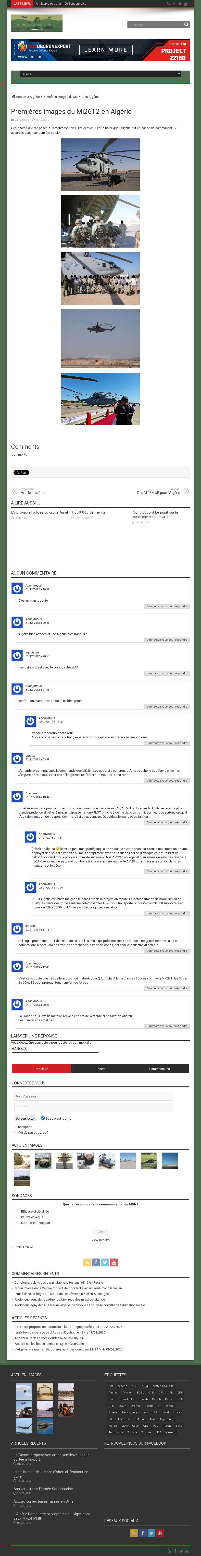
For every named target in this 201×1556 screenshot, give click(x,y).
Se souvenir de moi (58, 1118)
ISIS (154, 1412)
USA (158, 1432)
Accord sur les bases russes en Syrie (61, 3)
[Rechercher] (186, 24)
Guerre (113, 1412)
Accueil (21, 97)
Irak (145, 1412)
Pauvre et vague (32, 1217)
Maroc (113, 1425)
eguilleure (32, 652)
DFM (111, 1406)
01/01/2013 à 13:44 (37, 797)
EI (159, 1406)
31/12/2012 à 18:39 (37, 589)
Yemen (170, 1432)
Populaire (41, 1069)
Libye (176, 1412)
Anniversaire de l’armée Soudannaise (41, 1338)
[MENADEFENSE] (37, 28)
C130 (151, 1392)
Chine (112, 1399)
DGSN (122, 1406)
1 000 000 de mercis (88, 512)
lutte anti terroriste (120, 1419)
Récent (100, 1069)
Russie (167, 1425)
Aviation (128, 1392)
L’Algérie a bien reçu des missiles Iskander (76, 1299)
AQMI (145, 1386)
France (169, 1406)
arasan (30, 755)
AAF (111, 1386)
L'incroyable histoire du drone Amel (39, 512)
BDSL (140, 1392)
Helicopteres (130, 1412)
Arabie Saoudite (163, 1386)
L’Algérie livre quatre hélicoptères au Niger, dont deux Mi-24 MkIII (60, 1349)
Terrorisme (116, 1432)
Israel (165, 1412)
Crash (144, 1399)
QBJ (146, 1425)
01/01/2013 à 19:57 (51, 837)
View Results (100, 1240)
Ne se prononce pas (35, 1223)
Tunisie (132, 1432)
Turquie (146, 1432)
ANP (134, 1386)
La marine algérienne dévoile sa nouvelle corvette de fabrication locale (95, 1305)
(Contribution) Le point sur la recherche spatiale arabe (155, 514)
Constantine (128, 1399)
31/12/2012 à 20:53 (37, 656)
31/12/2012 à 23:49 (37, 759)
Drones (135, 1406)
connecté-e (42, 1042)
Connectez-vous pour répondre (167, 606)
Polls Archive (24, 1247)
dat (180, 1399)
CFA (161, 1392)
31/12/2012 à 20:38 (37, 622)
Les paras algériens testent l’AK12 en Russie (72, 1282)
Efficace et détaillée (35, 1211)
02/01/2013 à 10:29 (51, 887)
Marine (141, 1419)
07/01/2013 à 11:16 (37, 929)
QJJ (155, 1425)
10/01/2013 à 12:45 (37, 967)
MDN (124, 1425)
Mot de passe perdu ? (33, 1132)
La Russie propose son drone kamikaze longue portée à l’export (60, 1327)
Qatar (135, 1425)
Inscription (24, 1127)
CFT (179, 1392)
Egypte (149, 1406)
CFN (170, 1392)
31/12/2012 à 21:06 (37, 689)
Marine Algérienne (162, 1419)
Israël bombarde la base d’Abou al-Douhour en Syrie (51, 1332)
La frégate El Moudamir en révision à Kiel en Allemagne (70, 1294)
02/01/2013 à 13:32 (51, 722)
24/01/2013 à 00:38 (37, 1005)
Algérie (35, 97)
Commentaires (159, 1069)
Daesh (169, 1399)
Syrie (179, 1425)
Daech (156, 1399)
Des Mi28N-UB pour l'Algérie (158, 491)
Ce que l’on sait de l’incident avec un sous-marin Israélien (82, 1288)
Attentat (113, 1392)
